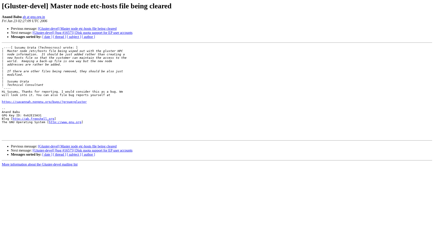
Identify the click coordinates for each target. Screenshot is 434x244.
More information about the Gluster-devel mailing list (40, 164)
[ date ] (47, 37)
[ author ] (88, 37)
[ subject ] (74, 37)
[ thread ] (59, 37)
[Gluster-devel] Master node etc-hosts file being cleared (77, 28)
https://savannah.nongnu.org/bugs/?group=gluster (44, 101)
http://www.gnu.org (65, 122)
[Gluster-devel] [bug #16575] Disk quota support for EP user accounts (82, 33)
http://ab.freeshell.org (33, 118)
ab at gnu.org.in (34, 17)
